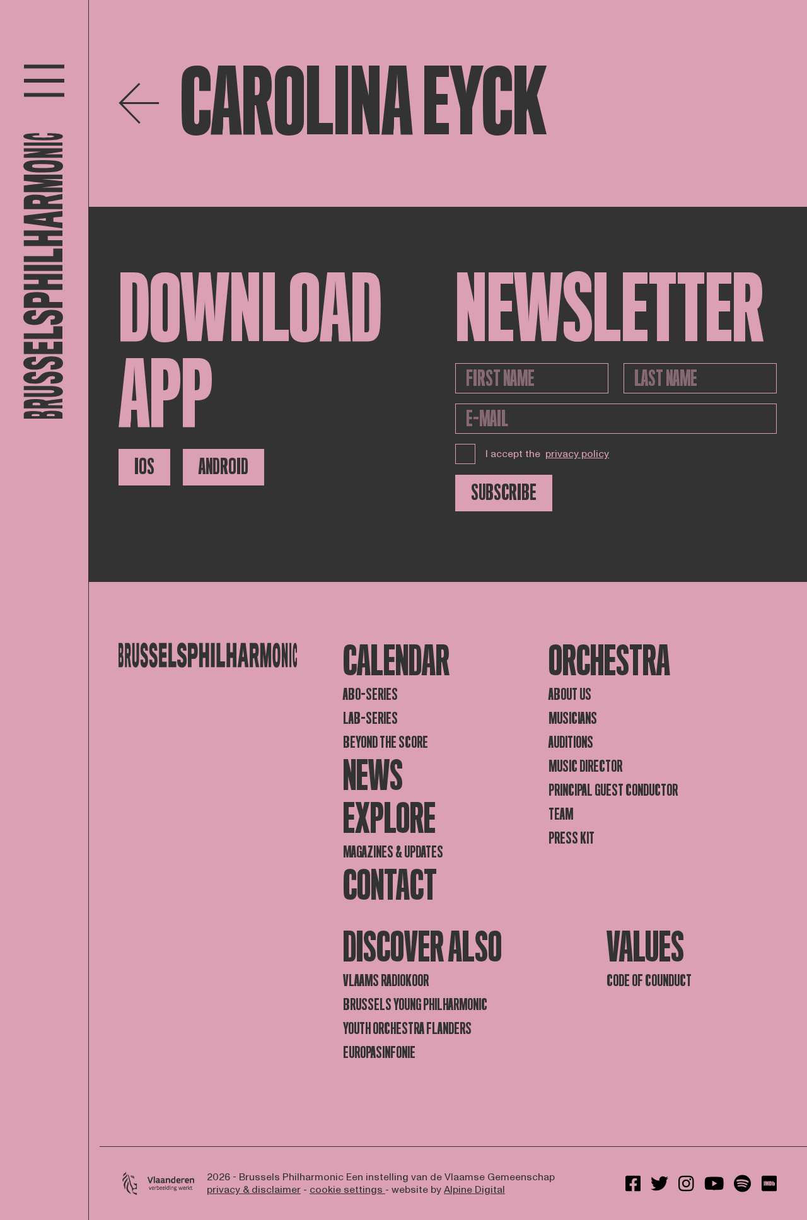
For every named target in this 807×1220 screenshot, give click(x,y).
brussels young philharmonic (415, 1005)
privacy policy (577, 454)
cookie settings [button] (347, 1190)
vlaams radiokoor (386, 981)
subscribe (504, 492)
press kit (572, 838)
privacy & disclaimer (254, 1190)
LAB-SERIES (370, 718)
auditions (571, 742)
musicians (573, 718)
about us (570, 694)
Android (223, 467)
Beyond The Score (385, 742)
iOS (144, 467)
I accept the (547, 454)
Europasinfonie (379, 1052)
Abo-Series (370, 694)
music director (585, 766)
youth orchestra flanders (407, 1029)
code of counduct (649, 981)
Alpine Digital (474, 1190)
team (561, 814)
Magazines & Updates (393, 852)
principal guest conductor (613, 790)
